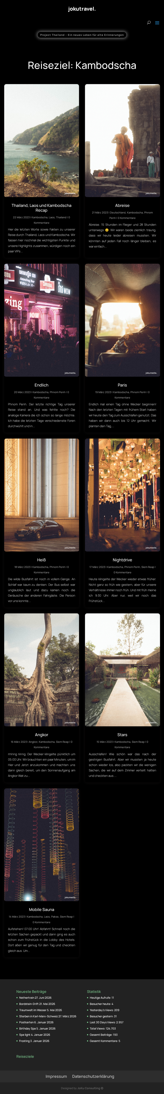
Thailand (61, 217)
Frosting (24, 1041)
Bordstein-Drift (29, 1004)
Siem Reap (147, 567)
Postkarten (26, 1022)
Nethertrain (26, 997)
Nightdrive (122, 560)
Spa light (24, 1035)
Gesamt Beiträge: (101, 1035)
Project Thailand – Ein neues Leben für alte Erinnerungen (82, 35)
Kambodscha (39, 217)
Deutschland (118, 212)
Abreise (122, 205)
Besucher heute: (101, 1004)
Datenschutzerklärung (93, 1076)
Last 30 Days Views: (103, 1022)
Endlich (41, 385)
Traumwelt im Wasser (32, 1010)
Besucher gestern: (102, 1016)
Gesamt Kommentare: (104, 1041)
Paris (122, 385)
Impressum (56, 1076)
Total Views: (98, 1028)
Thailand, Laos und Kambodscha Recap (41, 208)
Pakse (55, 916)
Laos (52, 217)
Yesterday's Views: (102, 1010)
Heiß (41, 560)
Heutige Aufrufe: (101, 997)
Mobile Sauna (41, 909)
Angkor (41, 734)
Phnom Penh (57, 392)
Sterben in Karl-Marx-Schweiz (38, 1016)
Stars (122, 734)
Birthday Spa (27, 1028)
